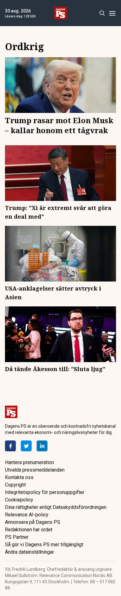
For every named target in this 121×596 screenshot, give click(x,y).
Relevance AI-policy (26, 515)
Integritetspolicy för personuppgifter (44, 492)
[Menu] (112, 13)
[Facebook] (10, 445)
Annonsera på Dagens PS (32, 522)
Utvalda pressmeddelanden (35, 470)
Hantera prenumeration (29, 462)
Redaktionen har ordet (28, 530)
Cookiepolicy (19, 500)
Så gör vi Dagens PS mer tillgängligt (44, 544)
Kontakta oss (19, 477)
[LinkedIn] (42, 445)
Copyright (15, 485)
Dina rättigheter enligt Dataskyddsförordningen (55, 507)
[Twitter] (26, 445)
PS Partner (17, 537)
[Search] (102, 13)
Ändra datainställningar (29, 552)
